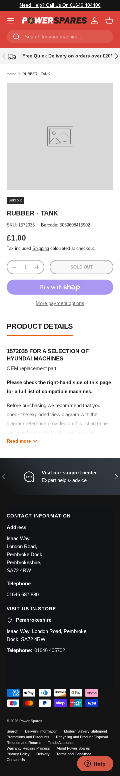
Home (11, 74)
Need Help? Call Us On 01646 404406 (60, 5)
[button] (109, 20)
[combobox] (60, 36)
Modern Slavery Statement (85, 731)
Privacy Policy (18, 754)
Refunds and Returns (24, 743)
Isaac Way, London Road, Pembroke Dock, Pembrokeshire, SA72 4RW (25, 554)
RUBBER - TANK (36, 74)
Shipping (40, 248)
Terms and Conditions (74, 754)
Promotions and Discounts (28, 737)
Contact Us (16, 760)
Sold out (81, 267)
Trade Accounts (61, 743)
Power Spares (30, 721)
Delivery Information (41, 731)
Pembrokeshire (33, 620)
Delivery (43, 754)
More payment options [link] (60, 303)
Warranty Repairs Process (28, 748)
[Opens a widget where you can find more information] (95, 764)
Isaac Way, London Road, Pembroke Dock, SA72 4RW (46, 635)
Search (12, 731)
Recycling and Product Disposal (82, 737)
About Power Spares (73, 748)
